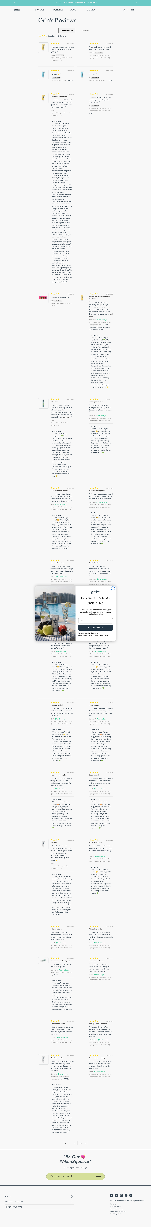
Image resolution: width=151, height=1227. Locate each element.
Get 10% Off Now (95, 628)
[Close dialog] (113, 588)
